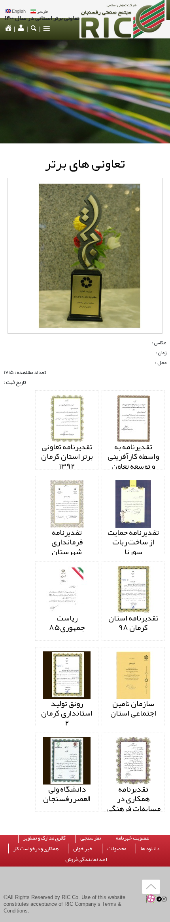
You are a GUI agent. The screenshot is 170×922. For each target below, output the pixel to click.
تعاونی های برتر (85, 163)
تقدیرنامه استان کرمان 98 (133, 623)
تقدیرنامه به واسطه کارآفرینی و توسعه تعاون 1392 (133, 461)
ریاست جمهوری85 (67, 623)
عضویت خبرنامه (132, 837)
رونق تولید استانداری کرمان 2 (67, 713)
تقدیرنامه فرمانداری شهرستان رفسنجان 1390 (67, 546)
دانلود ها (150, 848)
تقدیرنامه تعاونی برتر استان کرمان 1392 (67, 456)
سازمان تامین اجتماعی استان (133, 708)
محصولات (116, 848)
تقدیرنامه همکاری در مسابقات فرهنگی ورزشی (133, 803)
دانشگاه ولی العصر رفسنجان (67, 794)
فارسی (42, 11)
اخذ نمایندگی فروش (86, 859)
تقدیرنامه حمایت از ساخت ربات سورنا (133, 542)
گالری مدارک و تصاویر (44, 837)
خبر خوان (83, 848)
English (19, 11)
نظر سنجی (90, 837)
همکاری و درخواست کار (36, 848)
